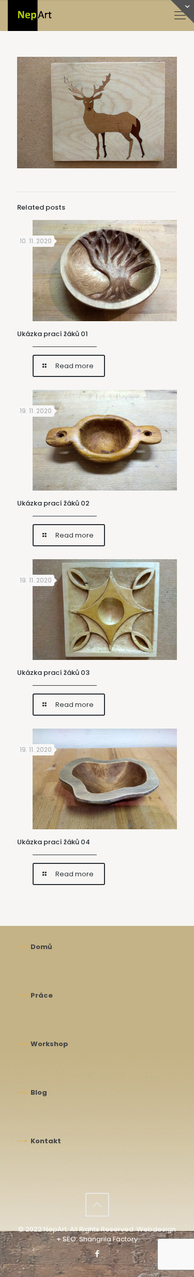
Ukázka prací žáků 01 (52, 334)
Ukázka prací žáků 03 (53, 672)
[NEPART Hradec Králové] (51, 15)
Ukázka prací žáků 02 (53, 503)
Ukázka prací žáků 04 (53, 842)
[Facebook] (97, 1253)
